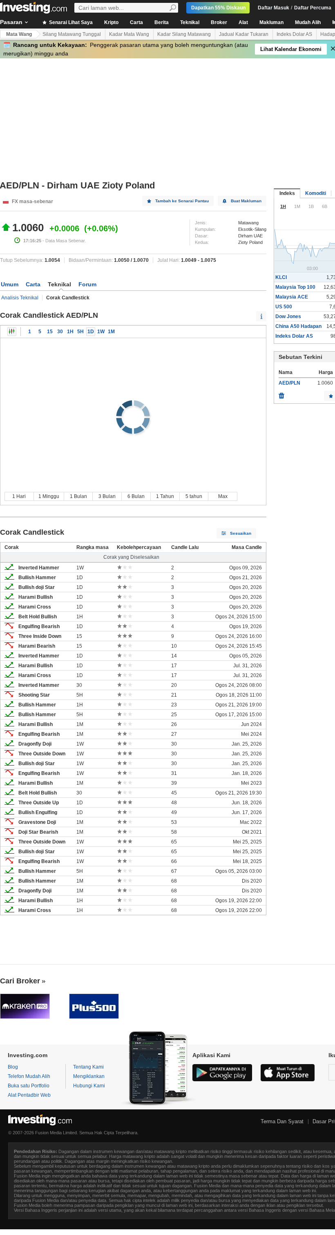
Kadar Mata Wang (129, 34)
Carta (136, 22)
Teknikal (189, 22)
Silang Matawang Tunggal (71, 34)
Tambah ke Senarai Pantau (182, 201)
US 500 (283, 307)
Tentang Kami (88, 1067)
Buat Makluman (246, 201)
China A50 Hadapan (298, 326)
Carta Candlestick (11, 331)
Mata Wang (19, 34)
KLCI (281, 277)
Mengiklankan (89, 1076)
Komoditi (315, 193)
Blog (13, 1067)
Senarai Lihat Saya (70, 22)
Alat (243, 22)
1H (70, 331)
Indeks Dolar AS (294, 34)
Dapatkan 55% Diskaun (218, 8)
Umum (9, 284)
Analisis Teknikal (19, 298)
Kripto (111, 22)
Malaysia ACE (291, 297)
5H (80, 331)
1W (101, 331)
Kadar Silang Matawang (184, 34)
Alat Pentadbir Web (29, 1095)
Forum (87, 284)
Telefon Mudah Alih (29, 1076)
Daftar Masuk (273, 8)
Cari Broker (20, 981)
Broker (219, 22)
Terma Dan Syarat (282, 1121)
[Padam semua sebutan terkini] (281, 393)
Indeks (287, 193)
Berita (161, 22)
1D (90, 331)
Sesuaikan (240, 533)
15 (50, 331)
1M (111, 331)
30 (60, 331)
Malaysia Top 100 (295, 287)
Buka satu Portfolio (28, 1086)
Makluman (271, 22)
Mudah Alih (308, 22)
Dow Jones (288, 316)
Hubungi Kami (89, 1086)
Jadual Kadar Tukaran (243, 34)
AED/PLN (289, 383)
